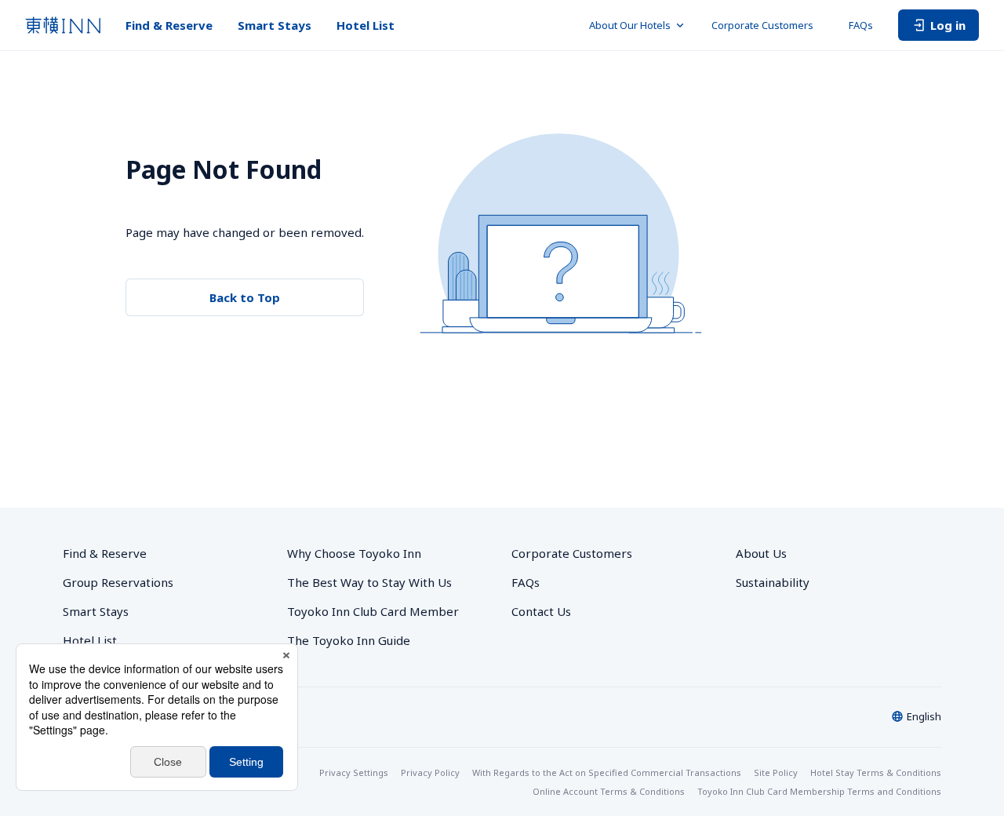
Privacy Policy (430, 772)
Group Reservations (118, 582)
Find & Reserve (169, 25)
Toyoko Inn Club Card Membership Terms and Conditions (819, 791)
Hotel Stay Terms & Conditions (875, 772)
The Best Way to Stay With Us (369, 582)
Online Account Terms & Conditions (609, 791)
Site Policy (776, 772)
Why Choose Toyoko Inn (354, 553)
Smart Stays (274, 25)
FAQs (861, 25)
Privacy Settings (353, 772)
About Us (761, 553)
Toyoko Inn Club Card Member (373, 611)
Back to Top (244, 297)
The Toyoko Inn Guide (348, 640)
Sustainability (772, 582)
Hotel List (365, 25)
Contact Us (541, 611)
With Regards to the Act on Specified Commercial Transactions (606, 772)
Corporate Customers (767, 25)
